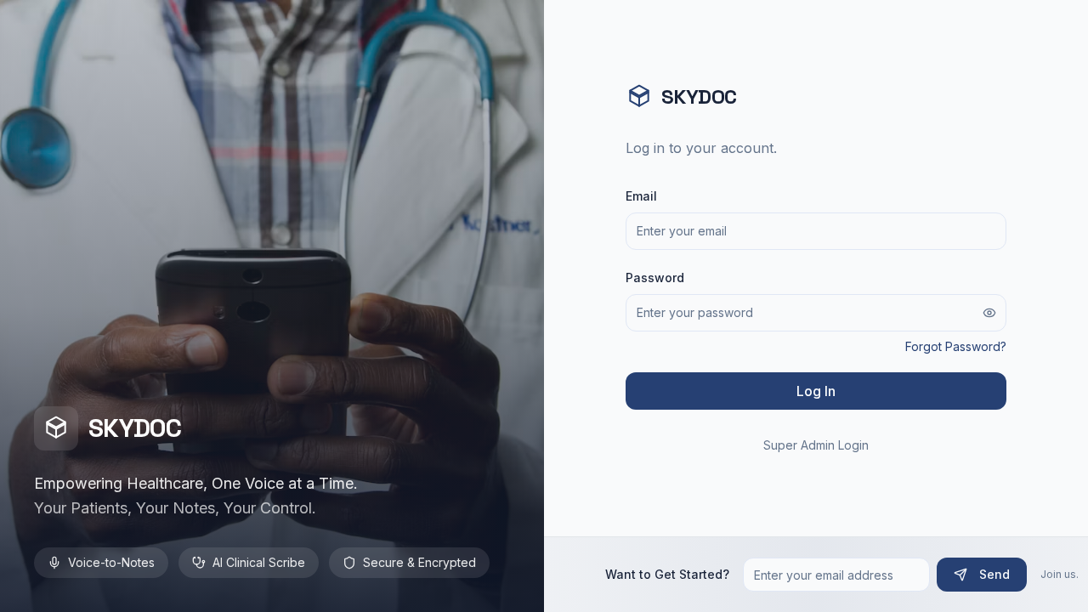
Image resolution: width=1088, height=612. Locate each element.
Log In (816, 391)
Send (994, 574)
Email (641, 196)
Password (655, 277)
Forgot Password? (955, 346)
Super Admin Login (816, 445)
